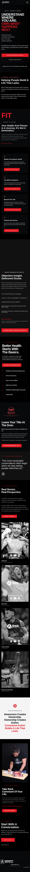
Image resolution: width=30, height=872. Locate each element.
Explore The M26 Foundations (12, 365)
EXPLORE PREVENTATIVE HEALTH (15, 55)
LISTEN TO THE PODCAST (15, 59)
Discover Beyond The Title (11, 445)
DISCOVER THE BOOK (9, 810)
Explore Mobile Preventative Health (15, 330)
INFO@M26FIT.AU (15, 864)
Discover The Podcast (9, 516)
